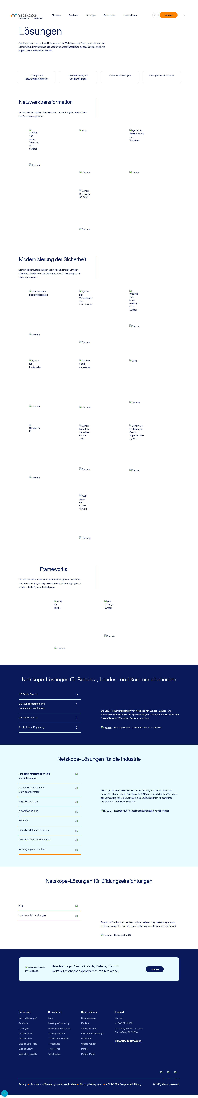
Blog (50, 1018)
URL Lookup (54, 1054)
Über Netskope (88, 1018)
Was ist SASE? (26, 1033)
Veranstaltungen (89, 1028)
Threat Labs (54, 1043)
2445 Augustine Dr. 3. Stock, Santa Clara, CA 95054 (129, 1030)
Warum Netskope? (28, 1018)
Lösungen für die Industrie (161, 75)
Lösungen (91, 15)
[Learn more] (34, 165)
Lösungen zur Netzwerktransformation (36, 77)
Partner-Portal (88, 1054)
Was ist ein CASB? (28, 1054)
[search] (155, 14)
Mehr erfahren (49, 165)
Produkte (73, 15)
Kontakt (119, 1012)
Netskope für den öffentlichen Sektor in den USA (138, 727)
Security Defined (56, 1033)
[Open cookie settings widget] (4, 1093)
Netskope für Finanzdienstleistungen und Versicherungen (141, 810)
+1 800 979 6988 (124, 1023)
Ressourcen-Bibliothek (59, 1028)
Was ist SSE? (25, 1038)
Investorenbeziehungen (92, 1033)
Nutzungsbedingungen (91, 1084)
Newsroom (86, 1038)
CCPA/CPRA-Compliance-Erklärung (123, 1084)
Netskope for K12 (122, 935)
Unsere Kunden (88, 1043)
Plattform (56, 15)
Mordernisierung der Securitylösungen (78, 77)
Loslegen (168, 15)
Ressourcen (109, 15)
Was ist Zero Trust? (28, 1043)
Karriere (85, 1023)
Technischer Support (58, 1038)
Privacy (22, 1084)
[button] (183, 15)
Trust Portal (54, 1048)
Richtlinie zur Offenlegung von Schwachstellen (53, 1084)
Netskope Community (58, 1023)
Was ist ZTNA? (26, 1048)
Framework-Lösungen (120, 75)
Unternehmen (130, 15)
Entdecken (25, 1012)
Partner (84, 1048)
